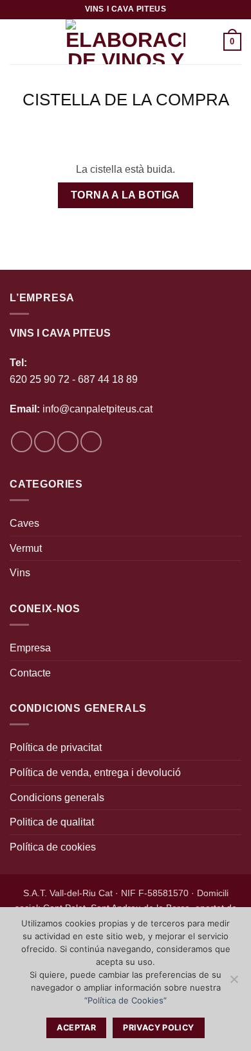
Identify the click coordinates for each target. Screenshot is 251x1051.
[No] (233, 983)
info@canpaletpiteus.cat (97, 408)
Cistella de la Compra (126, 100)
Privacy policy (158, 1027)
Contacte (30, 672)
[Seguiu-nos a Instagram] (44, 441)
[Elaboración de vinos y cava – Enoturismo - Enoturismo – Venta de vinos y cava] (125, 41)
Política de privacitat (56, 747)
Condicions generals (57, 797)
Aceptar (76, 1027)
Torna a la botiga (125, 195)
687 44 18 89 (106, 379)
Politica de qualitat (52, 822)
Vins (20, 572)
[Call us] (91, 441)
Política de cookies (53, 847)
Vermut (26, 548)
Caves (24, 523)
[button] (17, 41)
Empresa (30, 647)
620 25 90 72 (40, 379)
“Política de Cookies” (125, 1000)
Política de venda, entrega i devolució (95, 772)
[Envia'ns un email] (68, 441)
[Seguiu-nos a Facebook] (21, 441)
